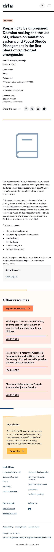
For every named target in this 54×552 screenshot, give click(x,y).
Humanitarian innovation (39, 472)
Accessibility (8, 527)
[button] (48, 6)
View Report (11, 276)
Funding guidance (10, 491)
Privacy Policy (20, 527)
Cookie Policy (33, 527)
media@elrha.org (10, 513)
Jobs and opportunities (38, 484)
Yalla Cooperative (32, 544)
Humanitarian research (12, 472)
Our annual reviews (10, 477)
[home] (8, 6)
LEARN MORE (12, 339)
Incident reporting (36, 494)
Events (5, 482)
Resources (8, 20)
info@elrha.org (9, 509)
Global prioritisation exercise (37, 478)
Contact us (33, 489)
